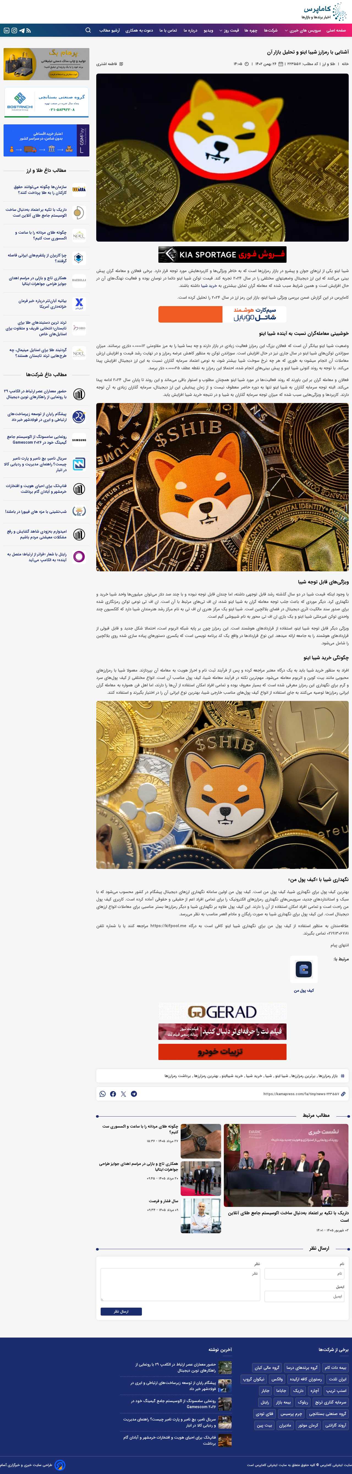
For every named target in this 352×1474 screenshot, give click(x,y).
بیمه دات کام (335, 1367)
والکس (277, 1379)
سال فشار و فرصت (163, 1201)
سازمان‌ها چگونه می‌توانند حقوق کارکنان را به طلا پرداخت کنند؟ (40, 190)
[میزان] (79, 464)
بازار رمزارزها (328, 1076)
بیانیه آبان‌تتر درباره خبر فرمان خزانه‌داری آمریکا (42, 304)
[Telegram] (22, 30)
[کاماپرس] (324, 12)
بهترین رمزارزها (205, 1076)
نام (342, 1264)
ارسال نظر (121, 1311)
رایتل (265, 1402)
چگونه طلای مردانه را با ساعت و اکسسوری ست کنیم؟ (140, 1129)
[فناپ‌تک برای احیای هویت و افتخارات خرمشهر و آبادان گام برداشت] (225, 1440)
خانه (345, 64)
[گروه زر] (79, 512)
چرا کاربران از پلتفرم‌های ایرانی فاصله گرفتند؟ (37, 258)
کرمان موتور (308, 1425)
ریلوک (303, 1402)
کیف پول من (304, 991)
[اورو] (79, 328)
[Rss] (28, 30)
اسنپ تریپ (336, 1391)
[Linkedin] (6, 30)
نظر (257, 1264)
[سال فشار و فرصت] (200, 1216)
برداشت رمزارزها (178, 1076)
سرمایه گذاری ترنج (330, 1402)
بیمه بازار (283, 1402)
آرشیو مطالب (109, 30)
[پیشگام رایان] (79, 417)
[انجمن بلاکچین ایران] (79, 258)
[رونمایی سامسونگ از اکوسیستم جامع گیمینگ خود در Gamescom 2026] (225, 1404)
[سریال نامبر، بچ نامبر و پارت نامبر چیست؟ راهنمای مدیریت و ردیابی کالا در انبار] (225, 1422)
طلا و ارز (328, 64)
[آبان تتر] (79, 304)
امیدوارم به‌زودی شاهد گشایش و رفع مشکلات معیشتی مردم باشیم (37, 534)
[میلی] (79, 190)
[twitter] (123, 1093)
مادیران (285, 1425)
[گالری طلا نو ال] (79, 235)
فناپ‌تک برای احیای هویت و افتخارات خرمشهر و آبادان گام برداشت (36, 489)
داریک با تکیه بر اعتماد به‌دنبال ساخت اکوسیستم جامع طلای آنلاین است (36, 213)
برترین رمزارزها (302, 1076)
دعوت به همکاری (139, 30)
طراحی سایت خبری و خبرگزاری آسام (26, 1465)
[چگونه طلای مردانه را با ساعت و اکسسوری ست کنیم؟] (200, 1141)
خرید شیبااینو (232, 1076)
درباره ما (191, 30)
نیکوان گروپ (253, 1379)
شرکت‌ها (271, 30)
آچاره (314, 1391)
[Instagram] (14, 30)
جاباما (281, 1391)
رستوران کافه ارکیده (306, 1379)
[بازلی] (79, 281)
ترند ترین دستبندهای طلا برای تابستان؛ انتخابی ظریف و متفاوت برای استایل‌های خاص (36, 328)
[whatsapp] (103, 1093)
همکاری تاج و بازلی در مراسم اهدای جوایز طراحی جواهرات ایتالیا (138, 1167)
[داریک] (79, 213)
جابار (265, 1391)
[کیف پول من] (304, 969)
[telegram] (134, 1093)
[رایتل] (79, 557)
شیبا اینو (281, 1076)
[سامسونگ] (79, 440)
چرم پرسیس (291, 1414)
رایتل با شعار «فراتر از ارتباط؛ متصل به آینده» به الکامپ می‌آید (37, 557)
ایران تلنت (337, 1379)
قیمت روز (231, 30)
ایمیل (340, 1287)
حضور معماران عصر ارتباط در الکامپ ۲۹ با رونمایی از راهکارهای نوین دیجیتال (35, 394)
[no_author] (79, 394)
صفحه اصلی (336, 30)
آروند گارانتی (335, 1425)
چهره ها (251, 30)
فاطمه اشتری (106, 64)
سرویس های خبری (305, 30)
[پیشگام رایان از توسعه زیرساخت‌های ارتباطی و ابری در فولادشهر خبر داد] (225, 1385)
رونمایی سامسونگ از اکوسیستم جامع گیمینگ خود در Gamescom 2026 (37, 440)
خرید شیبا (209, 286)
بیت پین (264, 1425)
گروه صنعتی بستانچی (327, 1414)
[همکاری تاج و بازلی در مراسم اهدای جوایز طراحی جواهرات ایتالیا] (200, 1178)
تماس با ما (169, 30)
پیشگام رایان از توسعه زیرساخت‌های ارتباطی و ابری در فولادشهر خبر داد (37, 417)
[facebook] (113, 1093)
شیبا (268, 1076)
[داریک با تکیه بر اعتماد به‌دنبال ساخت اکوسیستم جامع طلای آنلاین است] (286, 1165)
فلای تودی (264, 1414)
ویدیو (208, 30)
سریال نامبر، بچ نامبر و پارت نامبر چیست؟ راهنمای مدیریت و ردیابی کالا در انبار (35, 464)
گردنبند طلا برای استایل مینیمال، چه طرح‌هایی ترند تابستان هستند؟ (38, 353)
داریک (298, 1391)
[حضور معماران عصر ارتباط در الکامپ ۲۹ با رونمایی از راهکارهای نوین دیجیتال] (225, 1367)
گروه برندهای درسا (302, 1367)
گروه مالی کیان (267, 1367)
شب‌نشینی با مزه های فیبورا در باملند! (36, 512)
